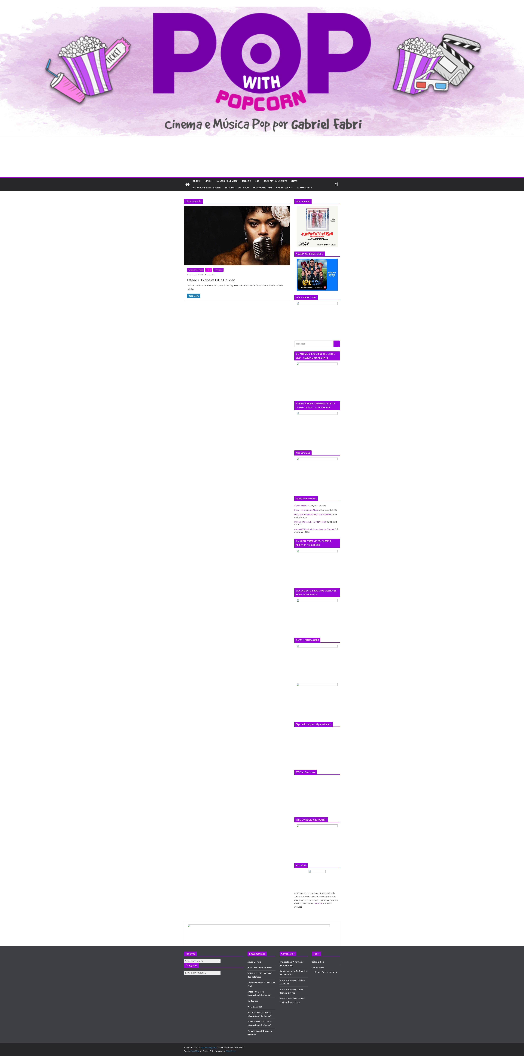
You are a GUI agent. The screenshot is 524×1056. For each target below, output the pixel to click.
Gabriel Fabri (283, 187)
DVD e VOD (243, 187)
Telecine (246, 181)
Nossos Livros (304, 187)
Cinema (196, 181)
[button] (291, 188)
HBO (257, 181)
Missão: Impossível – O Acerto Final (310, 521)
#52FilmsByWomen (262, 187)
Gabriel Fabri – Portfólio (326, 972)
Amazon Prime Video (227, 181)
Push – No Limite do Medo (306, 510)
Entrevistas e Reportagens (207, 187)
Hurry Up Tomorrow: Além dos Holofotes (312, 514)
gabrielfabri (211, 275)
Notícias (229, 187)
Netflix (208, 181)
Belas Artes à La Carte (275, 181)
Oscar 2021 (218, 270)
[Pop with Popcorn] (262, 8)
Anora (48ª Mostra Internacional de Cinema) (314, 529)
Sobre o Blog (318, 962)
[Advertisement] (262, 157)
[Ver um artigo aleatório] (336, 184)
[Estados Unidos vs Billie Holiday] (237, 235)
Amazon (318, 903)
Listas (294, 181)
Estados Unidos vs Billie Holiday (211, 280)
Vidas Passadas (255, 1006)
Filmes (208, 270)
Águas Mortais (300, 505)
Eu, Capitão (253, 1001)
